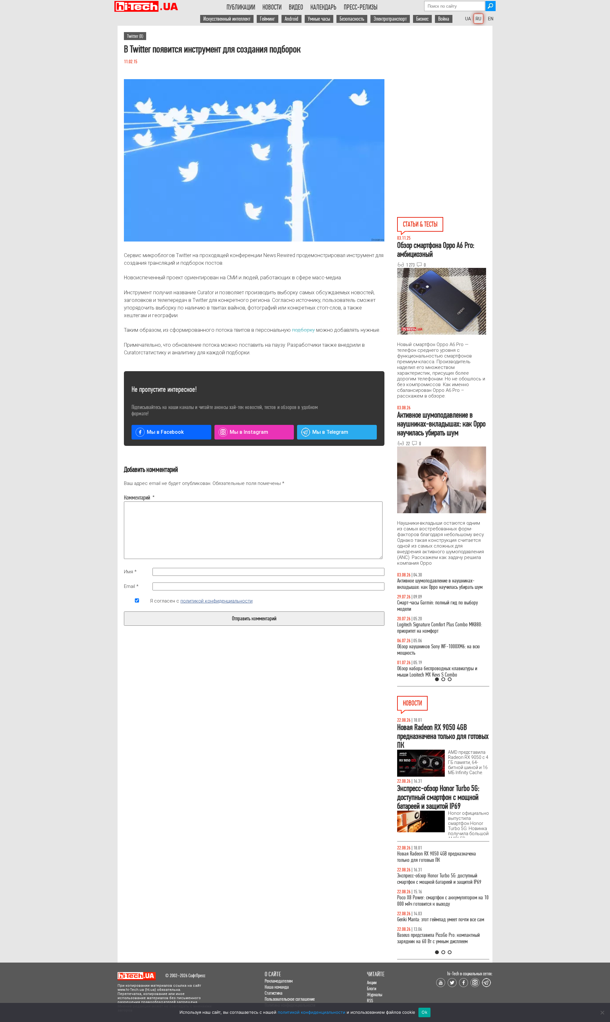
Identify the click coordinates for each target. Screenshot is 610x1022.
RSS (370, 1001)
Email (131, 586)
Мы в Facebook (165, 432)
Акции (371, 982)
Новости (271, 7)
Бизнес (422, 19)
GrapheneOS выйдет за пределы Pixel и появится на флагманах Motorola (448, 922)
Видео (296, 7)
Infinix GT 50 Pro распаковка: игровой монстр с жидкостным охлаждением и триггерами (479, 627)
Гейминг (267, 19)
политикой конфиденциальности (216, 601)
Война (443, 19)
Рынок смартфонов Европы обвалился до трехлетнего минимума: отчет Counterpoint (443, 944)
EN (490, 18)
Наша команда (277, 987)
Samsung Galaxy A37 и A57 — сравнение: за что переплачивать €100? (481, 649)
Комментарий (137, 497)
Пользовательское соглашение (290, 999)
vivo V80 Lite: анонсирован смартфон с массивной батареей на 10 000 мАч (450, 856)
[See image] (254, 160)
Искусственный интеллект (226, 19)
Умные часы (319, 19)
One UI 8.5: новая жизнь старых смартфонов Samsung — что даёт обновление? (477, 583)
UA (468, 18)
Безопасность (352, 19)
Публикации (241, 7)
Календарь (323, 7)
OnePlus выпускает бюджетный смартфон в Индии (444, 900)
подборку (303, 330)
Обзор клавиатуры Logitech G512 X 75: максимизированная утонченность (471, 605)
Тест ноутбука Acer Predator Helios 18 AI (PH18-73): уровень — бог (479, 671)
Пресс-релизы (360, 7)
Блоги (371, 988)
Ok (424, 1012)
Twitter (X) (135, 36)
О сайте (273, 974)
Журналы (374, 994)
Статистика (273, 993)
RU (478, 18)
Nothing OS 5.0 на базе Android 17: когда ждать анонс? (448, 878)
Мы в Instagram (249, 432)
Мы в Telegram (330, 432)
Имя (130, 572)
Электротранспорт (390, 19)
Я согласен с (201, 601)
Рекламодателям (279, 981)
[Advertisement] (444, 83)
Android (291, 19)
